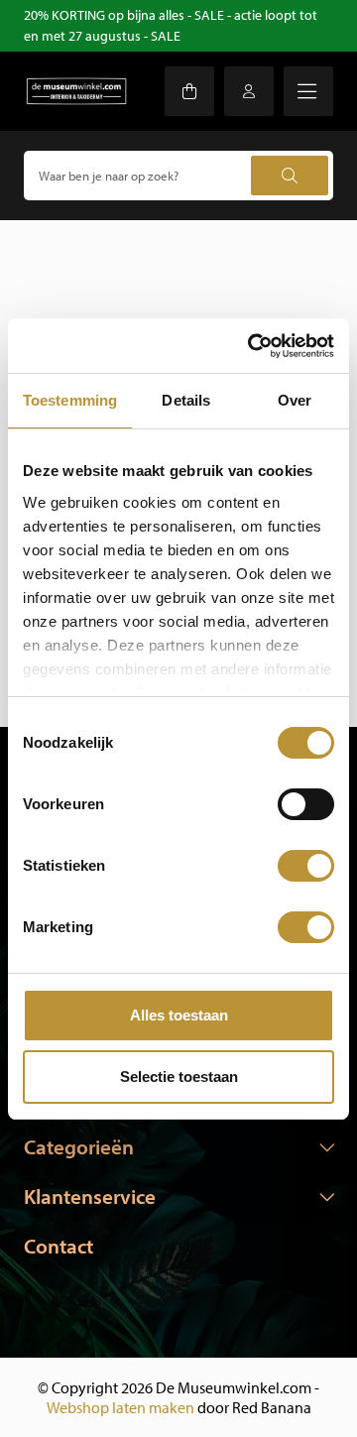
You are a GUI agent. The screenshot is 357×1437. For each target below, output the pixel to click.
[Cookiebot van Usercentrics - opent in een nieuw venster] (252, 346)
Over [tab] (294, 400)
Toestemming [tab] (70, 400)
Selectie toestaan (179, 1076)
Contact (58, 1245)
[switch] (306, 804)
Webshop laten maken (120, 1407)
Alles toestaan (179, 1015)
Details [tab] (186, 400)
